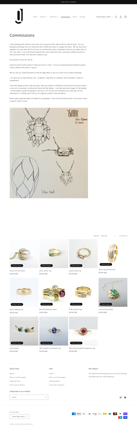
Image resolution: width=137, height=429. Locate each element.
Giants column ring (45, 271)
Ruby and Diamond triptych (48, 309)
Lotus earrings (14, 348)
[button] (43, 17)
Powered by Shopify (27, 424)
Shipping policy (15, 381)
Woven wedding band (16, 309)
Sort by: (96, 236)
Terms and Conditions (17, 385)
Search (12, 373)
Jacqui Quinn (18, 424)
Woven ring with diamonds (107, 269)
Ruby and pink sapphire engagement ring (82, 348)
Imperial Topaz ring (75, 271)
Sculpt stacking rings (75, 309)
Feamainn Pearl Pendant (17, 271)
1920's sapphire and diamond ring (50, 348)
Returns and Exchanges (18, 377)
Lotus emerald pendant (106, 309)
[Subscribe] (45, 397)
